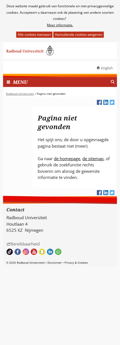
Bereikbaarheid (25, 244)
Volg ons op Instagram (26, 252)
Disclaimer (54, 262)
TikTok (9, 252)
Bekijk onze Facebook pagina (18, 252)
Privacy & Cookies (76, 262)
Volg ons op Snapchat (42, 252)
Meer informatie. (60, 25)
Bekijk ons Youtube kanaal (34, 252)
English (107, 67)
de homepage (67, 158)
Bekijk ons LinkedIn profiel (50, 252)
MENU (20, 82)
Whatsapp (58, 252)
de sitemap (93, 158)
